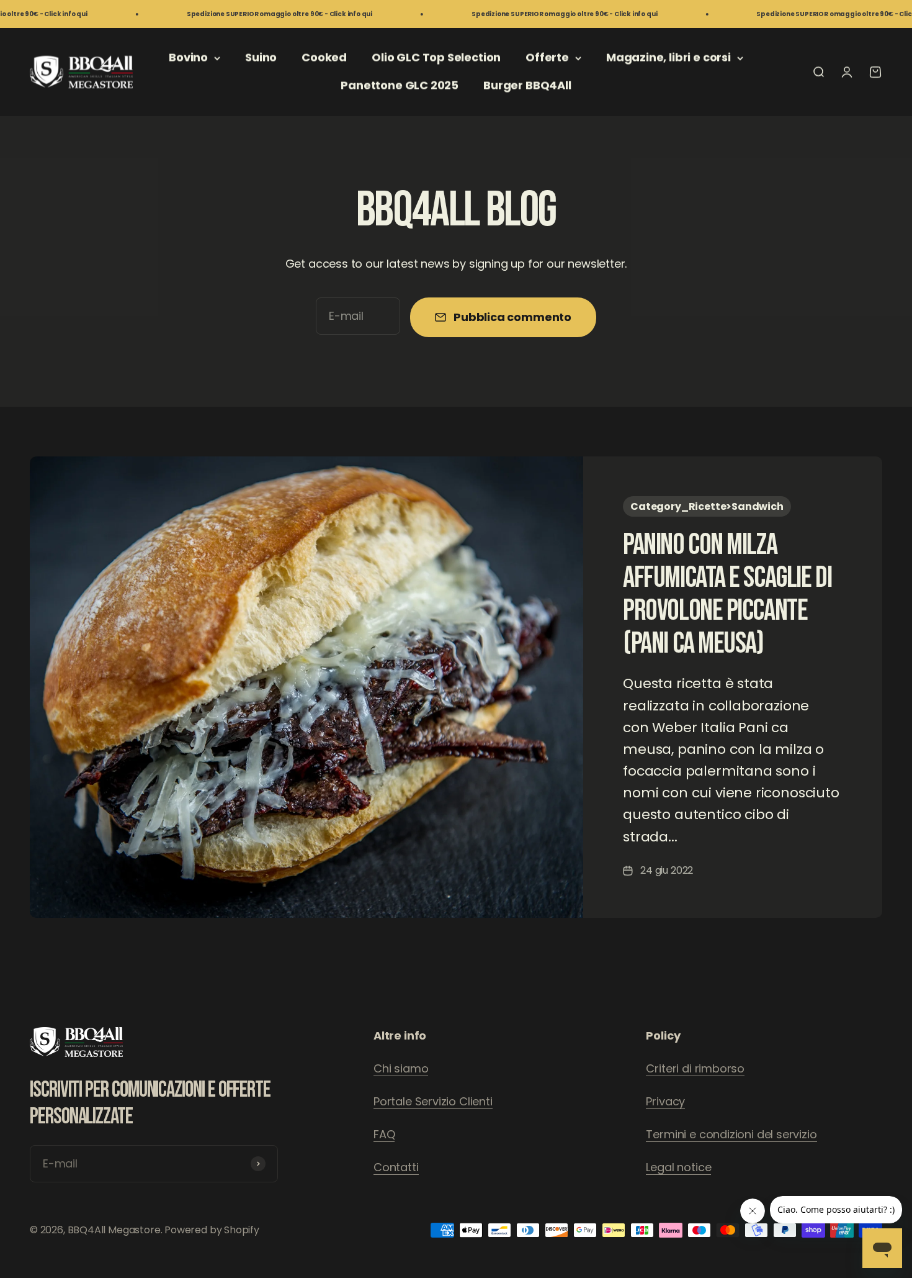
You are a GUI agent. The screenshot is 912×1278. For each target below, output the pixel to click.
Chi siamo (400, 1068)
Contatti (396, 1167)
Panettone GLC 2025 (399, 85)
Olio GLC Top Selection (436, 57)
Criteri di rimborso (695, 1068)
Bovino (188, 57)
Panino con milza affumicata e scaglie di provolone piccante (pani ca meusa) (727, 594)
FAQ (384, 1134)
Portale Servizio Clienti (433, 1101)
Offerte (547, 57)
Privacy (665, 1101)
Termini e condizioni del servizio (731, 1134)
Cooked (324, 57)
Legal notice (678, 1167)
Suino (261, 57)
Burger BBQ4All (527, 85)
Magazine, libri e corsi (668, 57)
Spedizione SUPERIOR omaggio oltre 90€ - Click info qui (238, 14)
